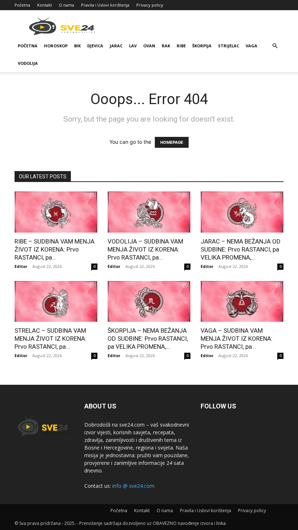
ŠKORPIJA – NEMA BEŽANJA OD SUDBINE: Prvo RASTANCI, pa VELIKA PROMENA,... (148, 338)
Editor (21, 266)
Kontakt (44, 5)
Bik (77, 45)
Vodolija (28, 63)
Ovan (149, 45)
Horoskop (56, 45)
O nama (66, 5)
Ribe (181, 45)
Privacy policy (149, 5)
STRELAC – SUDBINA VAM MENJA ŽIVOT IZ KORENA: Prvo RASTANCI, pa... (50, 338)
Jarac (116, 45)
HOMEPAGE (171, 142)
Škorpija (202, 45)
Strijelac (228, 45)
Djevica (95, 45)
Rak (166, 45)
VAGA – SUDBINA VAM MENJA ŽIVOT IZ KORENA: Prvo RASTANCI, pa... (237, 338)
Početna (22, 5)
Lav (133, 45)
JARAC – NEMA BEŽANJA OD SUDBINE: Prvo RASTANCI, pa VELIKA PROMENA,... (241, 249)
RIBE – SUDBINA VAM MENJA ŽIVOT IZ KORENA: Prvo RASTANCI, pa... (54, 249)
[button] (274, 46)
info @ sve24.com (133, 485)
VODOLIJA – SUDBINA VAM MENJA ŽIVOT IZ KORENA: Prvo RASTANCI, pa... (145, 249)
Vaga (251, 45)
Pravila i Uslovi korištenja (105, 5)
